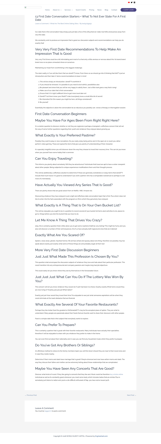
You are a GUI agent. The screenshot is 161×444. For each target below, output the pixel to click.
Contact (114, 10)
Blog (106, 10)
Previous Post (31, 395)
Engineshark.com (101, 436)
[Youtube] (129, 2)
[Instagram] (134, 2)
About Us (56, 10)
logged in (48, 411)
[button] (128, 10)
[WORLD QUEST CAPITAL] (33, 10)
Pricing (91, 10)
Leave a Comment (42, 23)
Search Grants (81, 10)
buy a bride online (116, 374)
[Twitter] (131, 2)
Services (68, 10)
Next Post (131, 395)
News (99, 10)
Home (47, 10)
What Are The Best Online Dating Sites (64, 23)
